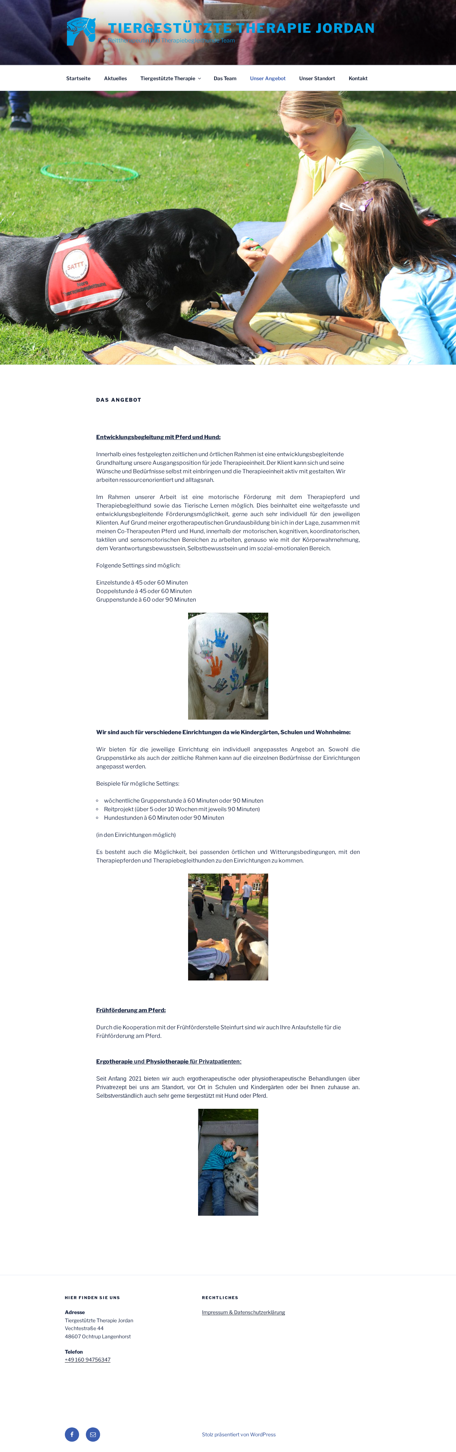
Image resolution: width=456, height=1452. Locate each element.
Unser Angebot (268, 78)
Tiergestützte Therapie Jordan (241, 28)
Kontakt (358, 78)
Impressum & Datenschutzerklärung (243, 1312)
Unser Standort (317, 78)
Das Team (225, 78)
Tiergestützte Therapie (167, 78)
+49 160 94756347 (87, 1359)
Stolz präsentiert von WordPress (239, 1434)
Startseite (78, 78)
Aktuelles (115, 78)
